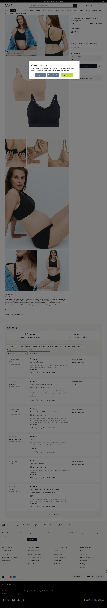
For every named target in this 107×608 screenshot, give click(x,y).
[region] (54, 70)
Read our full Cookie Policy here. (60, 70)
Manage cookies (40, 75)
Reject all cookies (53, 75)
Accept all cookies (67, 75)
